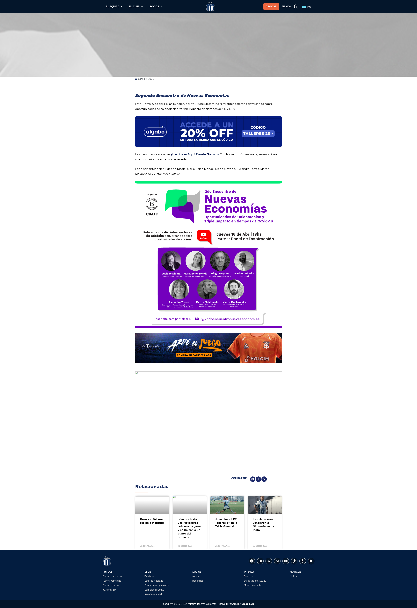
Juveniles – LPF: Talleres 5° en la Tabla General (226, 523)
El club (134, 6)
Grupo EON (247, 603)
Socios (154, 6)
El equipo (112, 6)
